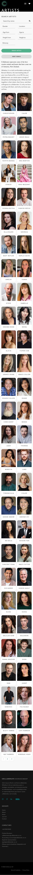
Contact (4, 819)
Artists (4, 814)
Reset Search (16, 56)
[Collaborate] (4, 3)
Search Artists (16, 50)
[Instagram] (4, 799)
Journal (4, 816)
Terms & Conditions (15, 870)
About (4, 812)
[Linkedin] (13, 799)
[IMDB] (18, 799)
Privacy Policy (26, 870)
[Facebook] (8, 799)
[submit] (30, 21)
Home (4, 810)
